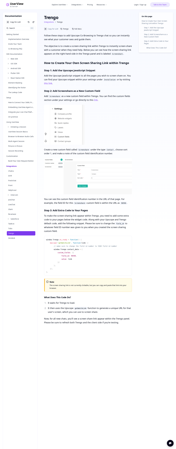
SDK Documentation (14, 54)
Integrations (76, 4)
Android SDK (16, 68)
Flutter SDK (15, 73)
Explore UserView (59, 4)
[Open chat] (170, 443)
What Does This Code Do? (156, 48)
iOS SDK (14, 63)
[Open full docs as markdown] (33, 22)
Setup (8, 97)
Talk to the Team (160, 4)
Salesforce (15, 219)
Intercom (14, 195)
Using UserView (12, 122)
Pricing (90, 4)
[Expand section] (8, 58)
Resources (101, 4)
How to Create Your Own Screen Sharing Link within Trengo (154, 22)
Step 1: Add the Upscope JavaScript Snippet (154, 28)
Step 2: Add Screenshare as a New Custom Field (155, 35)
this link (48, 83)
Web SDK (14, 59)
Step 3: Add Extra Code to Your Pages (156, 42)
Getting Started (12, 34)
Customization (12, 156)
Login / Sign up (140, 4)
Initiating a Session (18, 127)
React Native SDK (17, 78)
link (96, 99)
